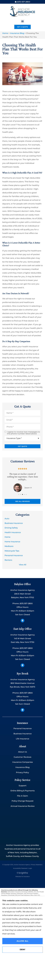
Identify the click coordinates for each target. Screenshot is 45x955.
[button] (22, 21)
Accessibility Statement (20, 868)
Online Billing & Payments (22, 791)
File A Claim (22, 796)
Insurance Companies (22, 762)
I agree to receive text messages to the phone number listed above (23, 433)
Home (5, 33)
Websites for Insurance (22, 876)
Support (22, 786)
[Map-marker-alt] (22, 620)
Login (30, 868)
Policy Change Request (22, 801)
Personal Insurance (23, 728)
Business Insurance (23, 734)
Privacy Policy (22, 772)
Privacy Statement (36, 864)
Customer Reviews (22, 757)
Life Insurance (22, 739)
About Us (22, 752)
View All (22, 565)
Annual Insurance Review (22, 806)
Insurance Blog (17, 33)
